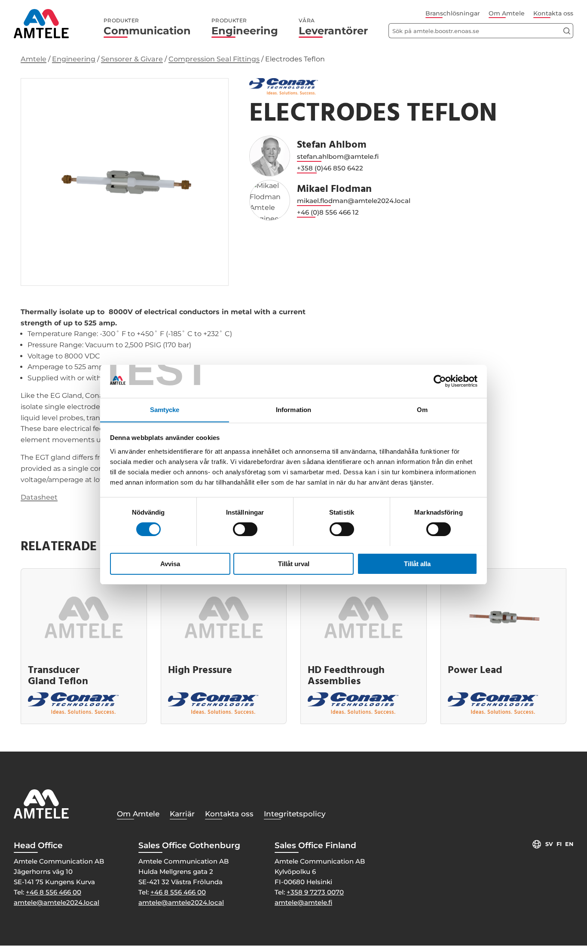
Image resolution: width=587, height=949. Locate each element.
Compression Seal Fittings (214, 59)
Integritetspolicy (295, 814)
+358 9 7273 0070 (315, 892)
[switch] (245, 529)
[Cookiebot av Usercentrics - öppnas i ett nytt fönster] (439, 381)
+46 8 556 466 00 (53, 892)
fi (559, 844)
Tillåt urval (293, 563)
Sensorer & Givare (132, 59)
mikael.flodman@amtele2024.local (353, 201)
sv (549, 844)
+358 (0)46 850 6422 (330, 168)
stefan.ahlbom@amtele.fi (338, 156)
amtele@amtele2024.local (56, 902)
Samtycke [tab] (165, 409)
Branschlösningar (452, 13)
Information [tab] (293, 409)
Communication (147, 27)
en (569, 844)
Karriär (182, 814)
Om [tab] (422, 409)
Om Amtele (507, 13)
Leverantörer (333, 27)
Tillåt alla (417, 563)
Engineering (244, 27)
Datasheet (39, 497)
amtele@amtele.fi (303, 902)
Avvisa (170, 563)
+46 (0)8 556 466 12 (328, 212)
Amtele (33, 59)
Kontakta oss (553, 13)
